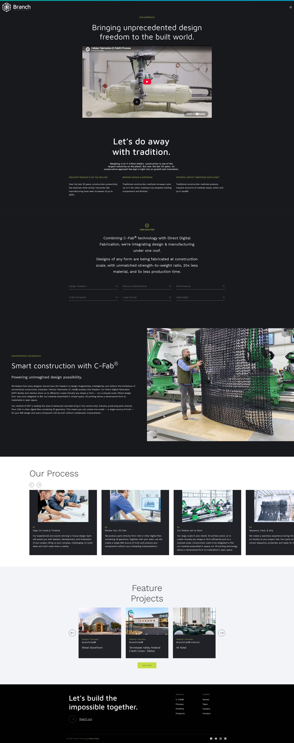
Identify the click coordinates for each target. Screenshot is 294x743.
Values (205, 699)
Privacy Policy (93, 738)
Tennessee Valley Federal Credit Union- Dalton (144, 649)
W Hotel (181, 647)
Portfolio (180, 709)
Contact (206, 713)
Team (205, 704)
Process (180, 704)
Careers (206, 709)
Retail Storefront (92, 647)
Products (180, 713)
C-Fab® (180, 699)
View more (147, 665)
